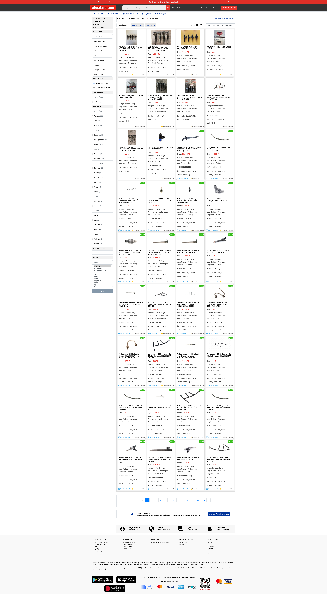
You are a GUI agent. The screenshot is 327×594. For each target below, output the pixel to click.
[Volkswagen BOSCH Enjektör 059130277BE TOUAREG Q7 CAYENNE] (161, 448)
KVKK (97, 548)
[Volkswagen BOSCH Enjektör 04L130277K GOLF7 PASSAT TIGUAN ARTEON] (161, 241)
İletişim (181, 544)
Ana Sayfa (100, 14)
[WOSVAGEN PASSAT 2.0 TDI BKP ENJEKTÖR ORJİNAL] (132, 86)
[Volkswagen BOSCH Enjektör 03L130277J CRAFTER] (219, 241)
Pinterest (210, 550)
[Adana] (102, 279)
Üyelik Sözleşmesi (100, 544)
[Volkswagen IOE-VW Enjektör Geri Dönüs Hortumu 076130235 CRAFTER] (132, 189)
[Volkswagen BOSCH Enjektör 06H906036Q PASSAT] (190, 448)
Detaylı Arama (178, 8)
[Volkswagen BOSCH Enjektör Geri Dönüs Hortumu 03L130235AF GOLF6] (190, 293)
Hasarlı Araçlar (127, 546)
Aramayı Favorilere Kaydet (219, 514)
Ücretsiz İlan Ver (229, 8)
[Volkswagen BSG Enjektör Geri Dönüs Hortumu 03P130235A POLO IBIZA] (132, 293)
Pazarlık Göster (102, 84)
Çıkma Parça (114, 14)
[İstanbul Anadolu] (102, 271)
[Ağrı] (102, 285)
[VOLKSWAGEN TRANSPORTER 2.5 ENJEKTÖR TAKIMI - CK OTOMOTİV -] (132, 37)
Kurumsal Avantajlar (98, 2)
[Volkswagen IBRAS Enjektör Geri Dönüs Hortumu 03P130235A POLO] (161, 396)
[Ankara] (102, 273)
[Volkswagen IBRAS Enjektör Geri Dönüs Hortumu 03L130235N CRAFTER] (132, 396)
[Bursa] (102, 277)
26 (198, 500)
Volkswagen (161, 14)
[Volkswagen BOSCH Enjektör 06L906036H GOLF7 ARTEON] (132, 448)
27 (204, 500)
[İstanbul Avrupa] (102, 268)
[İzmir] (102, 275)
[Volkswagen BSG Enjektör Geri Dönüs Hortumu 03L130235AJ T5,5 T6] (161, 293)
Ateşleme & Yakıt (132, 14)
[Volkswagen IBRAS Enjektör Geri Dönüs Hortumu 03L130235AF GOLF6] (219, 344)
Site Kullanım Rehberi (101, 542)
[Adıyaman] (102, 281)
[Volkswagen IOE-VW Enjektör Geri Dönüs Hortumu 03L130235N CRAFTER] (219, 137)
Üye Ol (216, 8)
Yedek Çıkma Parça (129, 542)
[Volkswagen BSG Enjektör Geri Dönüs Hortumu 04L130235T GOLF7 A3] (219, 448)
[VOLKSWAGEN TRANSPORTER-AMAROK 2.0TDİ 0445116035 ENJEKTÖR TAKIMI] (161, 86)
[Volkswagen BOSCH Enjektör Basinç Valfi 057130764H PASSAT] (219, 189)
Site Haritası (99, 550)
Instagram (211, 546)
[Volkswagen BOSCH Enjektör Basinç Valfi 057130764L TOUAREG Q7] (190, 189)
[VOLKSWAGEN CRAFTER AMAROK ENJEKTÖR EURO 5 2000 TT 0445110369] (161, 37)
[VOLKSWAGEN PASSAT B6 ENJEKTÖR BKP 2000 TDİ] (190, 37)
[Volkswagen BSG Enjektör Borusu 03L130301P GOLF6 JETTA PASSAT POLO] (132, 344)
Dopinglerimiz (183, 542)
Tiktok (210, 552)
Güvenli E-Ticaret (230, 2)
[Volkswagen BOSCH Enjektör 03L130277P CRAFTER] (190, 241)
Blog (110, 2)
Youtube (210, 548)
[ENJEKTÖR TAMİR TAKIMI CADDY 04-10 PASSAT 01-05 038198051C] (219, 86)
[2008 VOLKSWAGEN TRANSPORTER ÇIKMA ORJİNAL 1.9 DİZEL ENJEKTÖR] (132, 137)
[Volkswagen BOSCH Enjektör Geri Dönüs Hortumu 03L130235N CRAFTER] (190, 344)
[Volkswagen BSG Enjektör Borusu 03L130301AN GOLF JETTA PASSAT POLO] (219, 293)
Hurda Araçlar (127, 548)
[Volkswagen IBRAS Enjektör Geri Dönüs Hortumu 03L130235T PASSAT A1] (190, 396)
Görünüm (191, 25)
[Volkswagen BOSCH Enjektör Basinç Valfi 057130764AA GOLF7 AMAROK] (132, 241)
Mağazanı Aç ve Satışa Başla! (160, 542)
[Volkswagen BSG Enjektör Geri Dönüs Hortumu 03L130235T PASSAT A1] (161, 344)
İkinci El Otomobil (128, 544)
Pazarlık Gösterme (103, 87)
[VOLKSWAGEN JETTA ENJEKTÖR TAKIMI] (219, 37)
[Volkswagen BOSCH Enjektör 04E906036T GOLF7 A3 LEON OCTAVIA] (161, 189)
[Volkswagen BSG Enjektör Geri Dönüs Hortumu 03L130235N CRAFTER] (219, 396)
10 (188, 500)
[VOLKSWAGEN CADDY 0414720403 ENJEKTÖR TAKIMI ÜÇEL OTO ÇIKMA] (190, 86)
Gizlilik (97, 546)
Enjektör (148, 14)
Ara (102, 291)
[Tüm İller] (102, 266)
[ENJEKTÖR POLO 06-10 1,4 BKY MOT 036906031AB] (161, 137)
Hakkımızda (98, 552)
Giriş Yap (205, 8)
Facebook (211, 542)
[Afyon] (102, 283)
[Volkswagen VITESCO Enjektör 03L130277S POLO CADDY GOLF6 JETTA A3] (190, 137)
